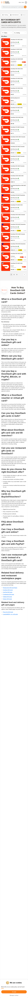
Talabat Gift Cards (7, 596)
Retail (24, 14)
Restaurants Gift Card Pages (10, 587)
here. (2, 988)
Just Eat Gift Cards (7, 592)
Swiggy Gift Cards (7, 599)
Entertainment (15, 14)
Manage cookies (14, 995)
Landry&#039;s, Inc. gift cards (10, 614)
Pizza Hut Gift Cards (8, 612)
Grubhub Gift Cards (8, 590)
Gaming (6, 14)
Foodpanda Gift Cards (8, 594)
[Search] (25, 7)
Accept (14, 992)
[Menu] (1, 2)
